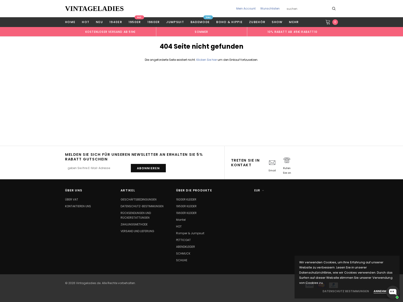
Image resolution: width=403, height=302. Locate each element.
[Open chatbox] (392, 292)
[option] (110, 31)
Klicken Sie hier (207, 60)
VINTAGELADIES (94, 8)
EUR (257, 190)
